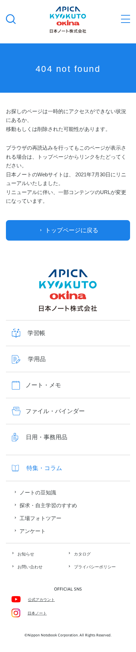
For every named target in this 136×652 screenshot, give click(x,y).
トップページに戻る (71, 230)
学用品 (37, 359)
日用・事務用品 (46, 437)
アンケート (33, 531)
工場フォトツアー (40, 518)
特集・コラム (44, 468)
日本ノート (37, 613)
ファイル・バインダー (55, 411)
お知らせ (25, 554)
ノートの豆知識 (38, 492)
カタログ (82, 554)
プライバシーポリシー (95, 567)
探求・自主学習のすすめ (48, 505)
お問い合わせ (30, 567)
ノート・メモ (43, 385)
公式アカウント (41, 599)
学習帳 (36, 333)
